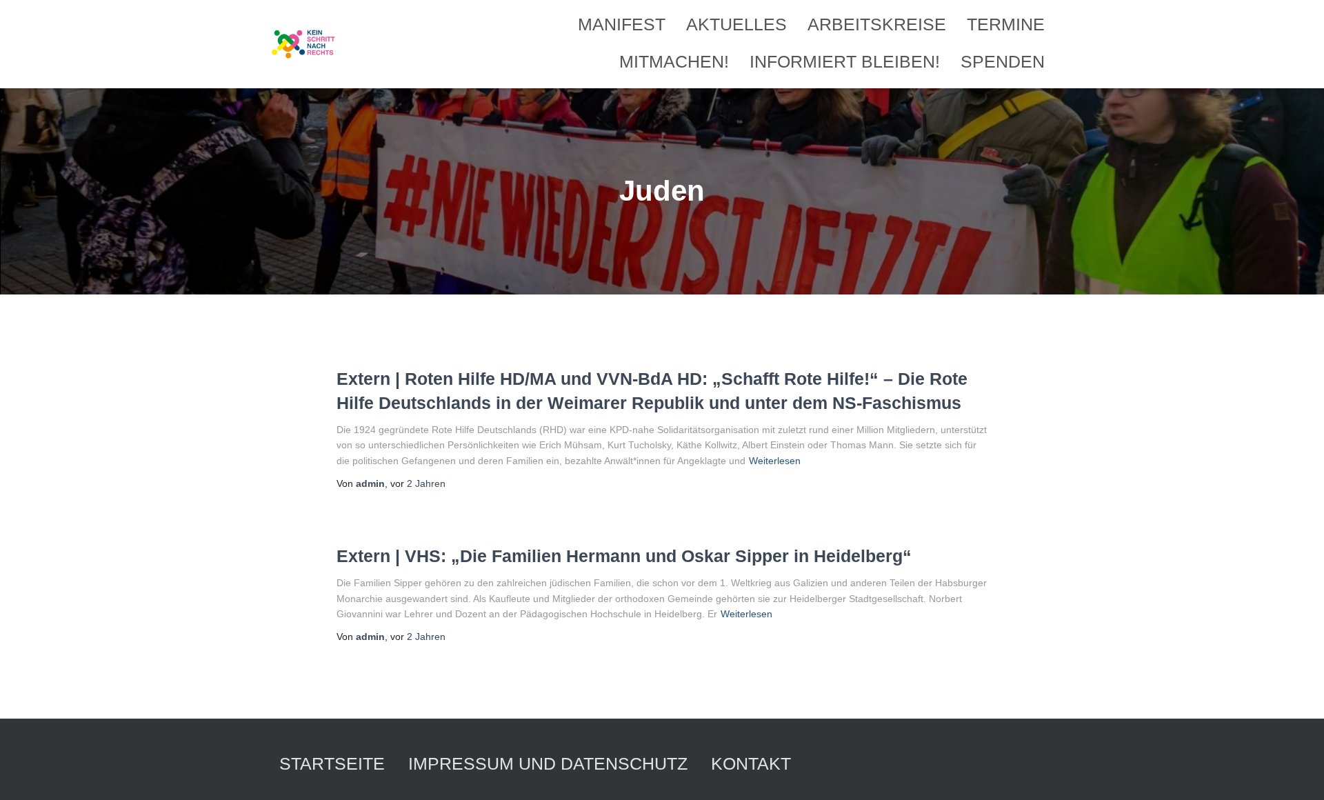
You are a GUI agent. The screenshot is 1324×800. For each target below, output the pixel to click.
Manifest (621, 24)
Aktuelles (736, 24)
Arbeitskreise (877, 24)
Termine (1006, 24)
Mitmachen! (674, 61)
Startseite (332, 763)
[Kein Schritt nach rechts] (304, 44)
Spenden (1003, 61)
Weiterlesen (775, 460)
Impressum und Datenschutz (548, 763)
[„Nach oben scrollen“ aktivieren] (1296, 772)
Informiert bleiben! (845, 61)
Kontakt (751, 763)
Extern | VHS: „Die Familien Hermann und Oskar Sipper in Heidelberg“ (624, 556)
